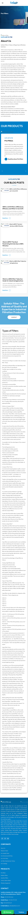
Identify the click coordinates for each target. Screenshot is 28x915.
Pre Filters (8, 141)
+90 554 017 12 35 (12, 900)
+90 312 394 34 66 (9, 897)
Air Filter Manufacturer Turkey (8, 861)
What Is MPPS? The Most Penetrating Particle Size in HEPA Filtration (13, 244)
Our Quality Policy (5, 853)
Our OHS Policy (4, 858)
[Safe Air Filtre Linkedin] (8, 838)
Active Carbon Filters (6, 880)
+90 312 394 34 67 (7, 903)
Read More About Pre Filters (15, 159)
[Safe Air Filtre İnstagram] (5, 838)
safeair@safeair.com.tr (14, 905)
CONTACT (14, 317)
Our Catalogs (4, 863)
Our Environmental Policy (7, 856)
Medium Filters (4, 875)
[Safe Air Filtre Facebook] (2, 838)
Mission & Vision (4, 850)
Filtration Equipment (5, 883)
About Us (3, 848)
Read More (5, 218)
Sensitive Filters (4, 878)
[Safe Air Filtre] (14, 3)
